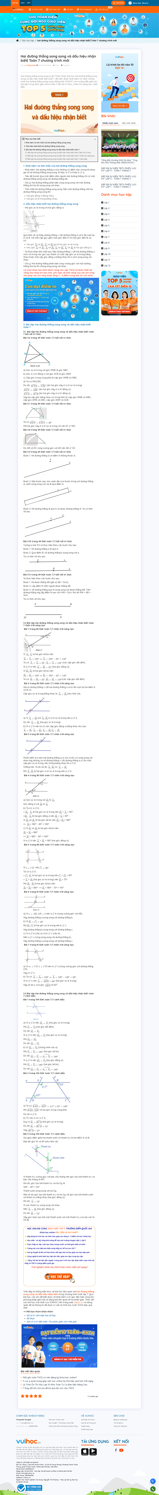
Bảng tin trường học (121, 1420)
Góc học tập (54, 9)
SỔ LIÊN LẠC (104, 8)
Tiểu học (15, 3)
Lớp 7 (68, 65)
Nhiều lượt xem (110, 123)
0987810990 (120, 3)
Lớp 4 (106, 219)
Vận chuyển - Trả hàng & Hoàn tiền (61, 1423)
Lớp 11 (107, 259)
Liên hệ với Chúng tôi (88, 1423)
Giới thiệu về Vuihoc (88, 1420)
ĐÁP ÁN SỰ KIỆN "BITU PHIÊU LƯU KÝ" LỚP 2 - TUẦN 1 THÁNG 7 (118, 177)
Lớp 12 (107, 265)
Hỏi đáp (70, 9)
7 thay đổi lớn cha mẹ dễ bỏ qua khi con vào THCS (48, 1388)
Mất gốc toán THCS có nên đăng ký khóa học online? (50, 1377)
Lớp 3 (106, 214)
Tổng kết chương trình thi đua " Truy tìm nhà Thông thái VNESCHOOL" (119, 161)
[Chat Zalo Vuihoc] (153, 1481)
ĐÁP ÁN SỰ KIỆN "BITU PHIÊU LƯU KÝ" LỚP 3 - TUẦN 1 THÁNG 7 (118, 169)
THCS (22, 3)
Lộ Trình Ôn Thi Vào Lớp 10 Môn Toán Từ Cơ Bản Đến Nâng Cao (55, 1384)
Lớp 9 (106, 248)
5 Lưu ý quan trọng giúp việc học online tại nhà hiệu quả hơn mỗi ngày (58, 1381)
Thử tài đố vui (118, 1423)
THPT (28, 3)
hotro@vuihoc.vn (27, 1423)
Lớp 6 (106, 231)
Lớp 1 (106, 202)
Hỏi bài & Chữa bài (120, 1426)
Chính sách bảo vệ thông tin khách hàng (63, 1426)
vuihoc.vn (78, 1302)
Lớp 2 (106, 208)
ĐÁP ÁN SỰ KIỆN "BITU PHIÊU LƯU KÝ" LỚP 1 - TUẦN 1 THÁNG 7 (118, 185)
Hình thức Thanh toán (56, 1420)
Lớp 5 (106, 225)
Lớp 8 (106, 242)
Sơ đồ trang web (87, 1429)
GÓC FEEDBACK (86, 9)
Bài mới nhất (129, 123)
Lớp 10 (107, 254)
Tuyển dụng (85, 1426)
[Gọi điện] (153, 1489)
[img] (79, 25)
